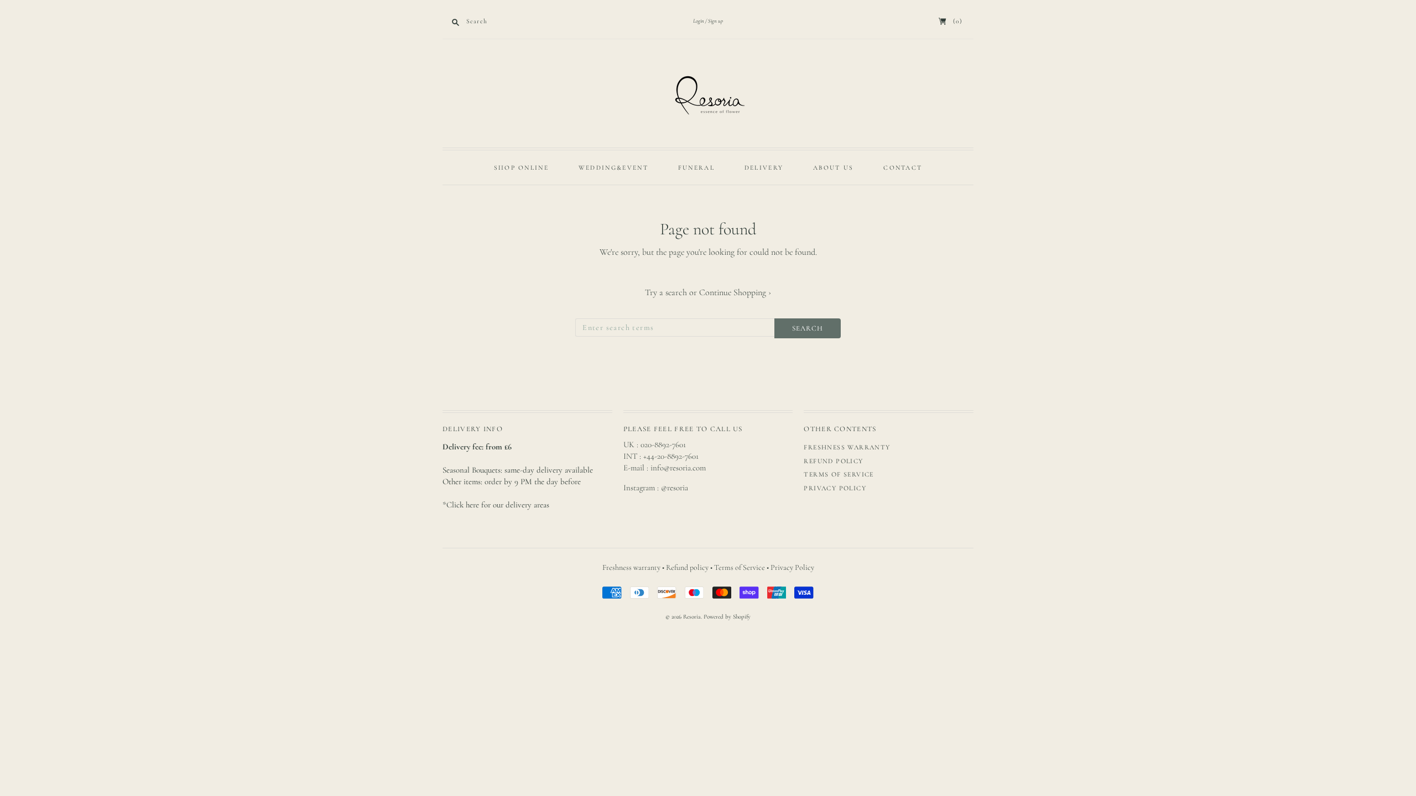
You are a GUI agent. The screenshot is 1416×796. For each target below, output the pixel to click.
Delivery (764, 167)
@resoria (674, 488)
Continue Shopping (735, 292)
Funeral (696, 167)
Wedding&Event (613, 167)
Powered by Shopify (727, 616)
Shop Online (521, 167)
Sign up (715, 21)
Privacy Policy (835, 488)
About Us (833, 167)
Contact (902, 167)
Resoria (692, 616)
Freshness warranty (847, 447)
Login (698, 21)
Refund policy (833, 461)
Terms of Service (838, 474)
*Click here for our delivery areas (495, 505)
